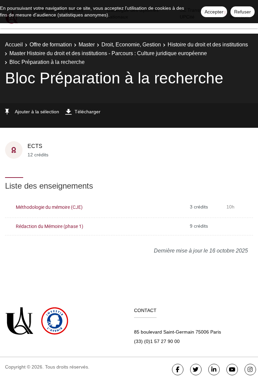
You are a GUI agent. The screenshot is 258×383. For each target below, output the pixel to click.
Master (87, 44)
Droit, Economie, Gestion (131, 44)
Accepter (214, 11)
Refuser (242, 11)
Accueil (14, 44)
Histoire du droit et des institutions (208, 44)
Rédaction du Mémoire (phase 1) (49, 226)
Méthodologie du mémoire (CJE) (49, 207)
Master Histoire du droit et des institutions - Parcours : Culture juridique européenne (108, 53)
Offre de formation (51, 44)
